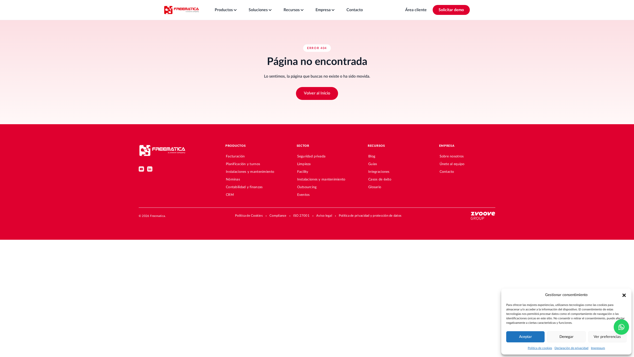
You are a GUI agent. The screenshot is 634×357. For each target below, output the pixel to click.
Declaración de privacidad (571, 348)
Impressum (598, 348)
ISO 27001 (301, 215)
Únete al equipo (452, 164)
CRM (230, 195)
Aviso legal (324, 215)
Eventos (303, 195)
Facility (302, 172)
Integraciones (379, 172)
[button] (624, 295)
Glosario (374, 187)
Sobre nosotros (452, 156)
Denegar (566, 337)
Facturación (235, 156)
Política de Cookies (249, 215)
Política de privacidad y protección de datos (370, 215)
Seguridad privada (311, 156)
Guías (372, 164)
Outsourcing (307, 187)
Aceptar (525, 337)
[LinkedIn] (150, 169)
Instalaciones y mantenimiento (250, 172)
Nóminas (233, 179)
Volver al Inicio (317, 93)
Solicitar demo (451, 10)
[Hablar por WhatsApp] (621, 327)
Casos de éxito (379, 179)
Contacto (447, 172)
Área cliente (416, 10)
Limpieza (304, 164)
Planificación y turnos (243, 164)
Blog (371, 156)
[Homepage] (181, 10)
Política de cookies (540, 348)
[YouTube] (141, 169)
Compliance (278, 215)
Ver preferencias (607, 337)
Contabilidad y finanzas (244, 187)
